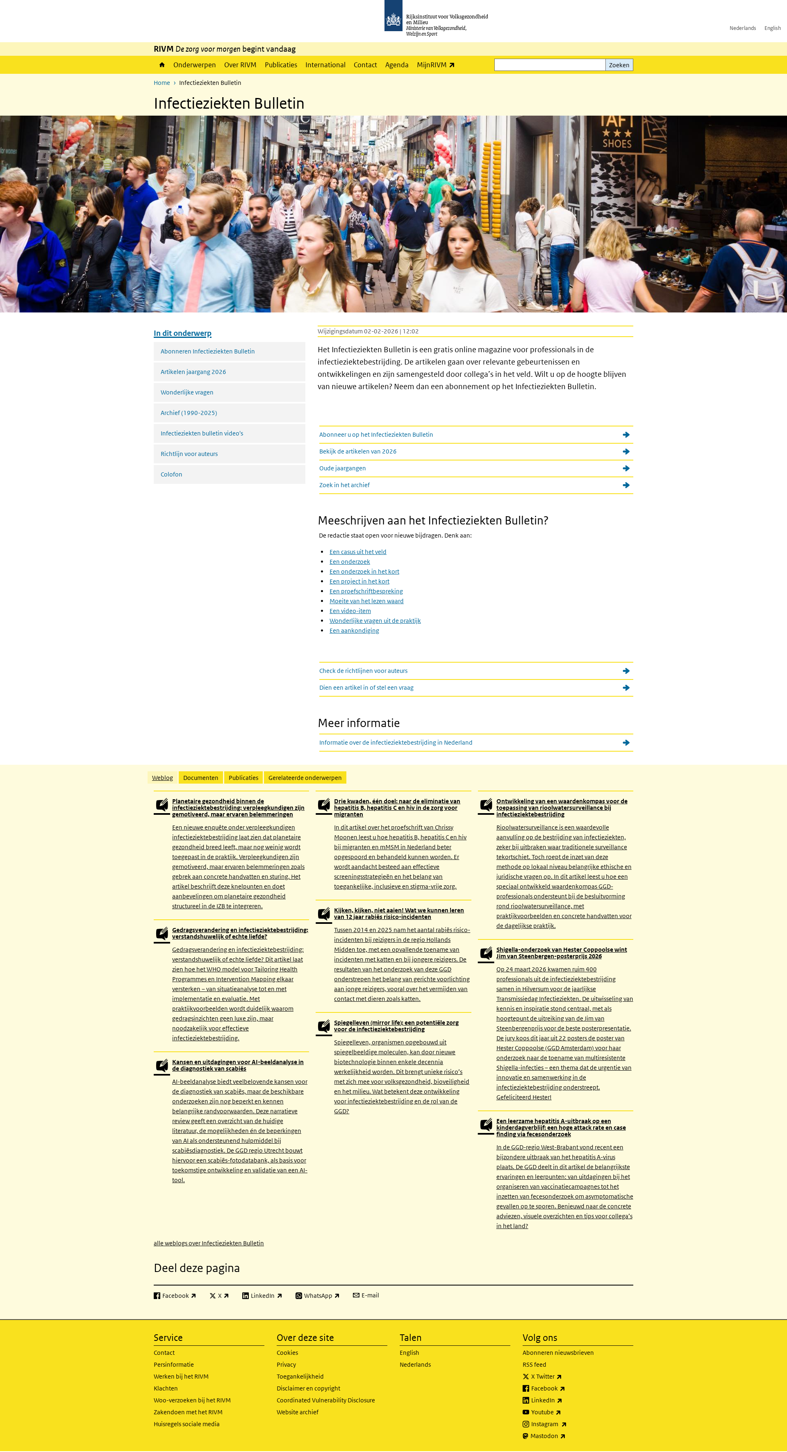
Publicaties (281, 64)
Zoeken (619, 65)
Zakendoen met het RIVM (188, 1412)
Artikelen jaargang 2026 (193, 372)
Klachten (166, 1388)
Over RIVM (240, 64)
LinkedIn (564, 1400)
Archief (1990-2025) (189, 413)
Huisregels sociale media (187, 1424)
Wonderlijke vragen (187, 392)
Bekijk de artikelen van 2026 (358, 451)
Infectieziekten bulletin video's (202, 433)
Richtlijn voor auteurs (189, 454)
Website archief (297, 1412)
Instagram (567, 1424)
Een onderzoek (350, 561)
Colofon (171, 474)
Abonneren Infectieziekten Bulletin (208, 351)
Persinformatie (174, 1364)
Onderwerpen (194, 64)
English (772, 28)
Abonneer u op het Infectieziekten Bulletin (376, 434)
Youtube (564, 1412)
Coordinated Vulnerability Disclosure (326, 1400)
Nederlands (743, 28)
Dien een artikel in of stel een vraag (366, 687)
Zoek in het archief (344, 485)
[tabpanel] (393, 1019)
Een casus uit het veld (358, 552)
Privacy (286, 1364)
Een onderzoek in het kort (364, 571)
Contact (365, 64)
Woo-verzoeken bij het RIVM (192, 1400)
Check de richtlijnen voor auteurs (363, 671)
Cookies (287, 1352)
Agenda (397, 64)
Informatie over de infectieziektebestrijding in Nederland (396, 742)
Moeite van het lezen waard (367, 601)
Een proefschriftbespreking (366, 591)
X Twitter (564, 1376)
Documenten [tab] (200, 778)
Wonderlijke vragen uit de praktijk (375, 621)
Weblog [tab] (162, 778)
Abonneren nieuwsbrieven (558, 1352)
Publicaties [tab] (243, 778)
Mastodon (566, 1435)
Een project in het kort (359, 581)
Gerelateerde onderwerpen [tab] (305, 778)
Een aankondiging (354, 630)
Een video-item (350, 611)
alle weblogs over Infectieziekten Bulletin (209, 1243)
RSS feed (534, 1364)
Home (161, 65)
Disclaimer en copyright (308, 1388)
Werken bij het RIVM (181, 1376)
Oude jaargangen (342, 468)
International (325, 64)
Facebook (566, 1388)
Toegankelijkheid (300, 1376)
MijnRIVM (438, 64)
